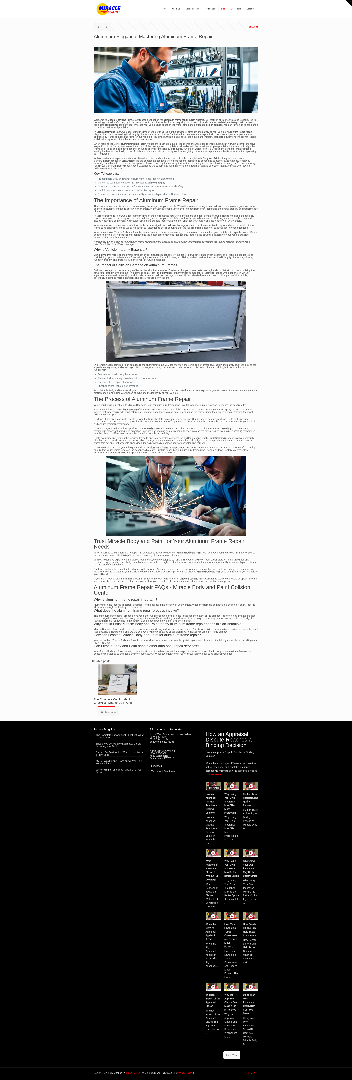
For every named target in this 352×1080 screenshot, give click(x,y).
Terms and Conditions (163, 771)
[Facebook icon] (246, 1073)
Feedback (156, 765)
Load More (232, 1055)
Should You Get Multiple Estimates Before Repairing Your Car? (118, 745)
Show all (253, 26)
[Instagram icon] (252, 1073)
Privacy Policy (185, 1072)
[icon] (254, 1073)
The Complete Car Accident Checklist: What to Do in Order (120, 736)
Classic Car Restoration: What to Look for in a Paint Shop (119, 753)
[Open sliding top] (349, 3)
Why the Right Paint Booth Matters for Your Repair (119, 771)
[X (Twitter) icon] (249, 1073)
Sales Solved (133, 1072)
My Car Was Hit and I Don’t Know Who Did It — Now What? (119, 762)
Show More (214, 774)
